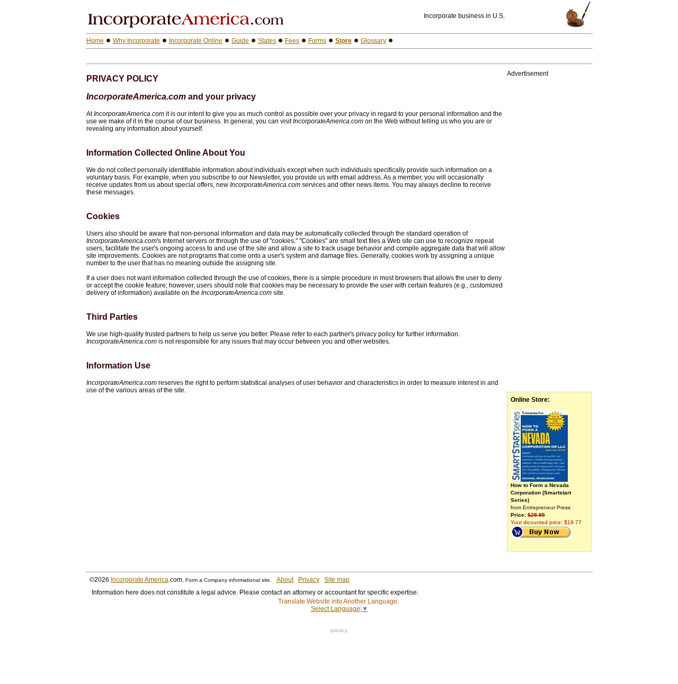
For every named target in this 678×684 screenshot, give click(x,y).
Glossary (373, 40)
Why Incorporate (136, 40)
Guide (240, 40)
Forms (317, 40)
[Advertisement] (210, 56)
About (284, 579)
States (267, 40)
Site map (337, 579)
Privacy (308, 579)
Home (95, 40)
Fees (292, 40)
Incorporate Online (195, 40)
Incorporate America (139, 579)
